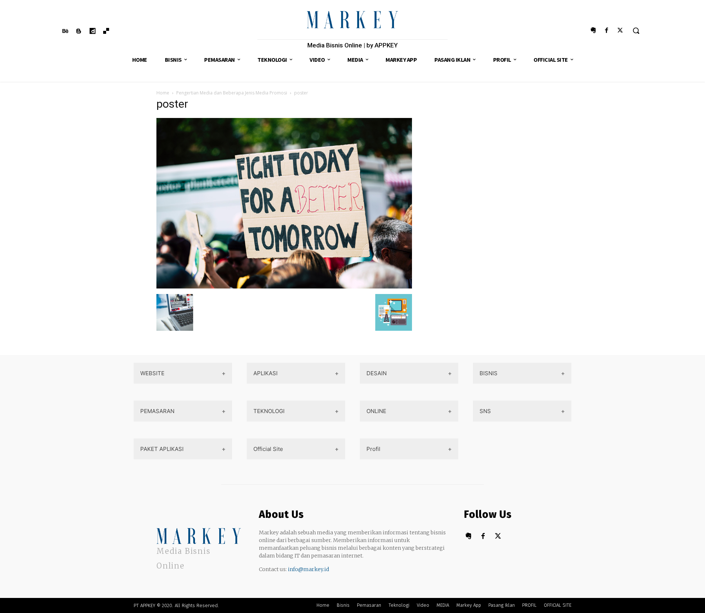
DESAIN (376, 373)
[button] (636, 30)
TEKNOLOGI (269, 411)
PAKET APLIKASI (162, 448)
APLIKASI (265, 373)
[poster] (284, 286)
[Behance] (65, 31)
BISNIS (489, 373)
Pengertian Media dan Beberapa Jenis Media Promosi (231, 93)
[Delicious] (106, 31)
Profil (373, 448)
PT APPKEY (144, 605)
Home (162, 93)
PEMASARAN (157, 411)
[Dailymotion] (92, 31)
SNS (485, 411)
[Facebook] (607, 31)
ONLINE (376, 411)
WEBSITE (152, 373)
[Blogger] (79, 31)
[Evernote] (593, 31)
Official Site (268, 448)
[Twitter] (620, 31)
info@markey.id (308, 569)
